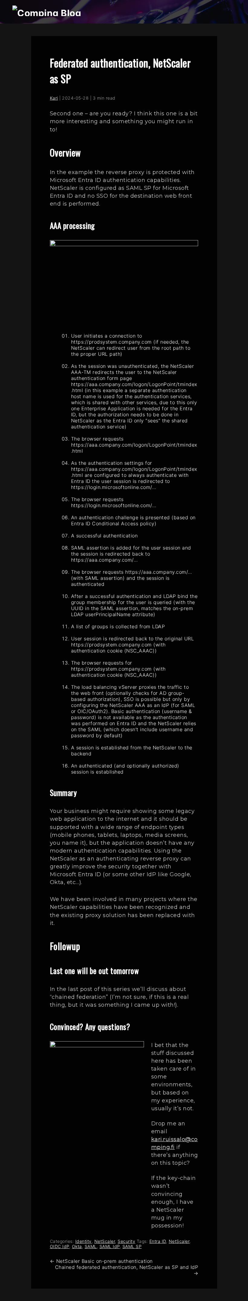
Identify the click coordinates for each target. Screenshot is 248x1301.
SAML (91, 1246)
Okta (77, 1246)
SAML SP (132, 1246)
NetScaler (104, 1241)
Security (126, 1241)
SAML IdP (110, 1246)
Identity (83, 1241)
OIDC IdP (59, 1246)
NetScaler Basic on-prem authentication (101, 1261)
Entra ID (157, 1241)
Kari (54, 98)
